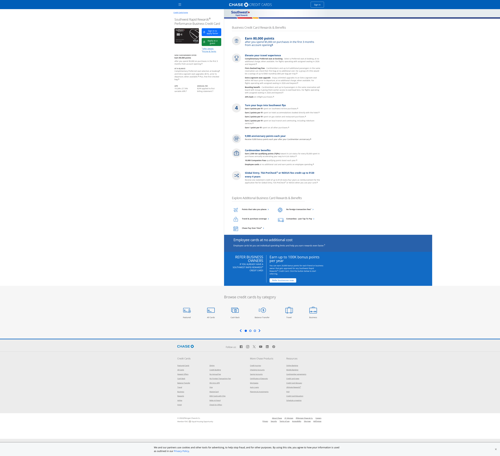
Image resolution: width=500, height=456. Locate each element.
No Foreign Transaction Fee (220, 378)
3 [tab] (255, 331)
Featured (187, 317)
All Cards (211, 317)
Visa (211, 387)
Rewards (180, 396)
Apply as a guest (214, 42)
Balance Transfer (262, 317)
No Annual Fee (215, 374)
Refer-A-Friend (215, 400)
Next (259, 330)
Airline (179, 400)
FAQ (288, 392)
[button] (496, 449)
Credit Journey (255, 365)
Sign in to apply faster (214, 32)
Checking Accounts (257, 370)
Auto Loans (254, 387)
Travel (290, 317)
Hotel (179, 405)
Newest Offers (182, 374)
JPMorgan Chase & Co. (304, 418)
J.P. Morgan (289, 418)
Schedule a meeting (293, 400)
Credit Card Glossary (294, 383)
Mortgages (254, 383)
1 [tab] (246, 331)
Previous (240, 330)
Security (274, 421)
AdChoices (317, 421)
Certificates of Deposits (259, 378)
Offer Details (208, 48)
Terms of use (284, 421)
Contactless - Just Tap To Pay (302, 218)
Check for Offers (216, 405)
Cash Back (235, 317)
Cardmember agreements (296, 374)
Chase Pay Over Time (258, 228)
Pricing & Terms (209, 51)
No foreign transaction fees (302, 209)
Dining (212, 365)
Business (313, 317)
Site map (307, 421)
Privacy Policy (181, 451)
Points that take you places (258, 209)
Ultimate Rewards (293, 387)
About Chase (277, 418)
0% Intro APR (215, 383)
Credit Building (215, 370)
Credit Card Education (294, 396)
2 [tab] (250, 331)
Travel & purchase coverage (258, 218)
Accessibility (296, 421)
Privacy (265, 421)
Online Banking (292, 365)
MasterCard (214, 392)
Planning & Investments (259, 392)
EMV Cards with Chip (218, 396)
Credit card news (292, 378)
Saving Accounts (256, 374)
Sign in (319, 4)
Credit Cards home (180, 12)
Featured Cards (183, 365)
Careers (318, 418)
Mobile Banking (292, 370)
